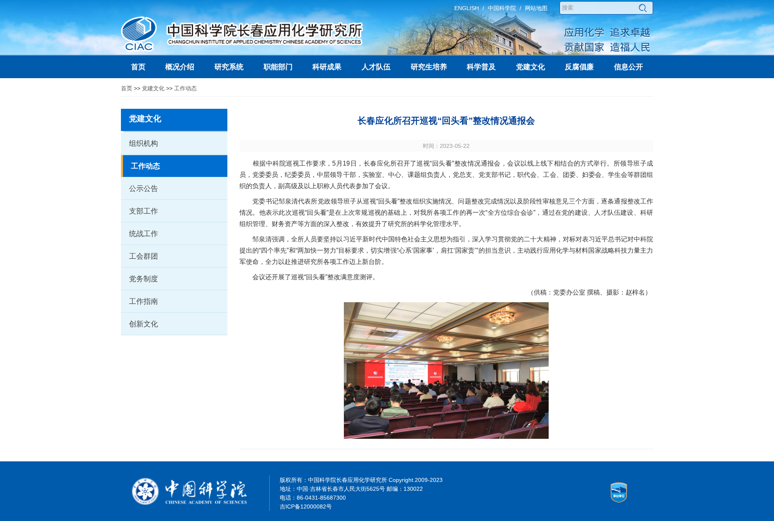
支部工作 (143, 211)
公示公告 (143, 189)
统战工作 (143, 234)
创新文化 (143, 324)
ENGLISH (466, 8)
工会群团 (143, 256)
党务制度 (143, 279)
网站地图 (536, 8)
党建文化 (153, 88)
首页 (126, 88)
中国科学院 (502, 8)
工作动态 (185, 88)
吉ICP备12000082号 (306, 506)
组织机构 (143, 143)
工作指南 (143, 301)
